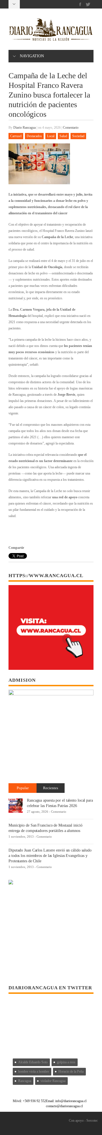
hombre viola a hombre (33, 1071)
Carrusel (16, 136)
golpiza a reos (66, 1062)
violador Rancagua (53, 1081)
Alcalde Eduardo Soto (33, 1062)
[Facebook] (80, 4)
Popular (23, 788)
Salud (63, 136)
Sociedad (78, 136)
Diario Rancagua (24, 128)
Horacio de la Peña (71, 1071)
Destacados (34, 136)
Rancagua (24, 1081)
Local (50, 136)
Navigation (32, 56)
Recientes (50, 788)
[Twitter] (88, 4)
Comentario (70, 128)
